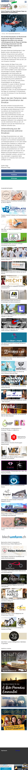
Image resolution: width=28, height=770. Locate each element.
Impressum (4, 750)
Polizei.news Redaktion (14, 33)
